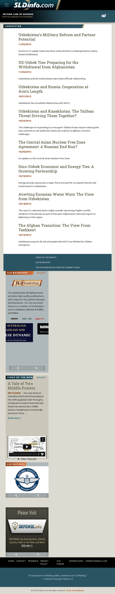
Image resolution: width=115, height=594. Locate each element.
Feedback (33, 561)
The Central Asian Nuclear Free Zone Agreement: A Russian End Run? (51, 144)
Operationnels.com (96, 561)
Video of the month (45, 257)
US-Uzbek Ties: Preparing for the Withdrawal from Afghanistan (48, 64)
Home (11, 561)
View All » (41, 273)
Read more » (14, 418)
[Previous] (18, 368)
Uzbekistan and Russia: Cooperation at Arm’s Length (53, 89)
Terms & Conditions (75, 590)
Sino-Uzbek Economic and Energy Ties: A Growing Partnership (56, 169)
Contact (21, 561)
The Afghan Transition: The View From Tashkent (54, 227)
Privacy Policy (44, 562)
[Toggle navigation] (6, 5)
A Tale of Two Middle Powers (21, 386)
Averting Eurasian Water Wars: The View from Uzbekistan (56, 196)
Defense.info (76, 561)
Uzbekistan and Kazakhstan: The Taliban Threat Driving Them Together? (56, 113)
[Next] (36, 368)
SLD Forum (60, 562)
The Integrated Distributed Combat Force (57, 267)
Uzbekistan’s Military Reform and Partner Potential (57, 37)
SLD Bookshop (42, 262)
